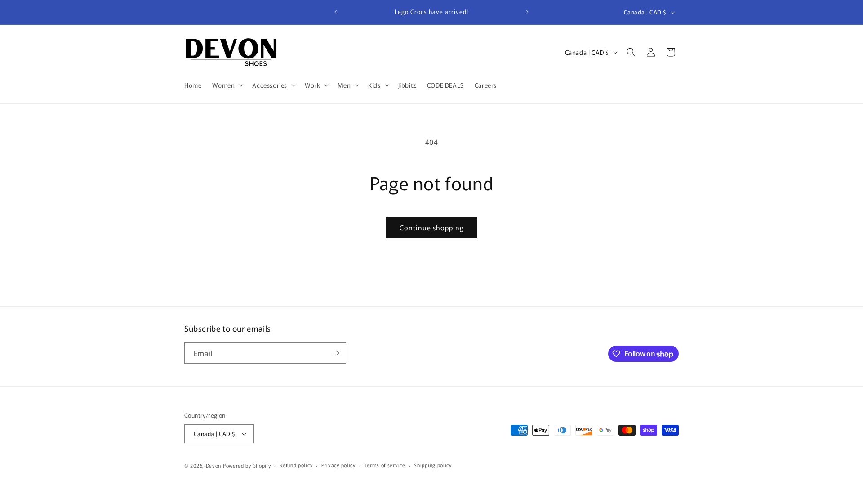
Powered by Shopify (247, 465)
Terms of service (384, 464)
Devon (214, 465)
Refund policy (296, 464)
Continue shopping (432, 227)
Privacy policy (338, 464)
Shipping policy (433, 464)
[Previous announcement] (336, 12)
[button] (227, 85)
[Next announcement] (527, 12)
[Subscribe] (336, 353)
